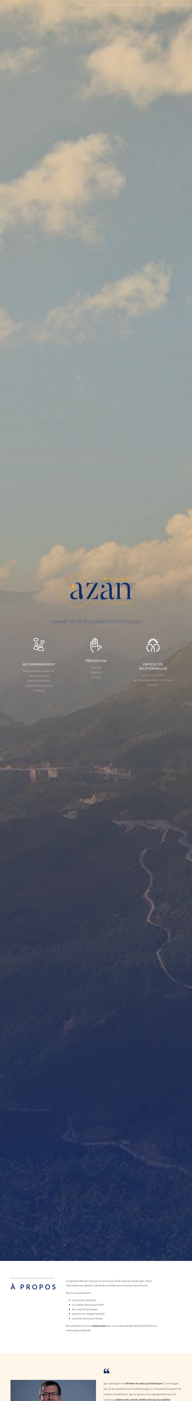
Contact (166, 5)
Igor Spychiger (109, 5)
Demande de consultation (139, 5)
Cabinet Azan (86, 5)
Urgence (182, 5)
